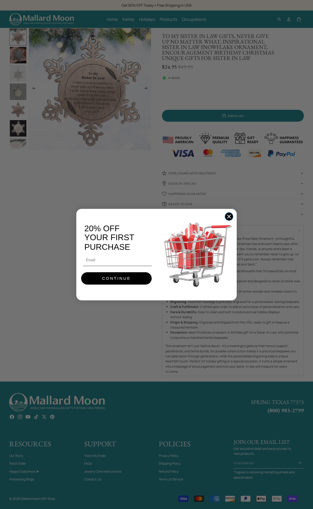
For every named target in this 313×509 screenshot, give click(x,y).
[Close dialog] (229, 217)
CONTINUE (116, 278)
